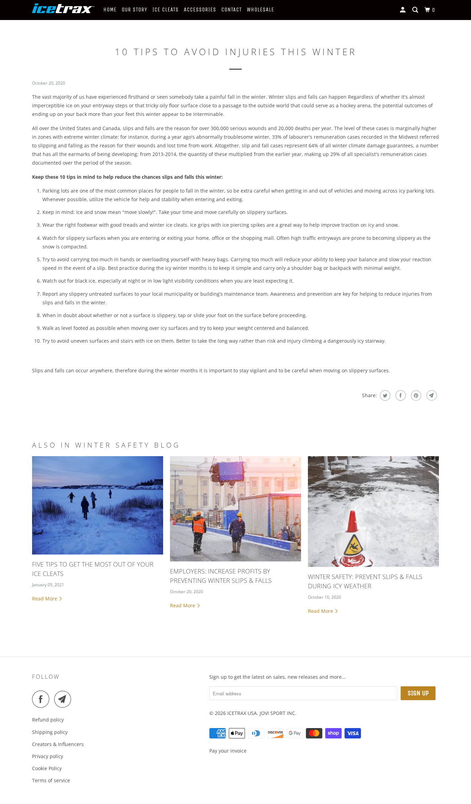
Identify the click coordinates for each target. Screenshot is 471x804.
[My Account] (403, 10)
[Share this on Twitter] (384, 395)
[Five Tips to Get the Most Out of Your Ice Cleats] (97, 505)
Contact (231, 9)
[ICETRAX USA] (63, 10)
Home (110, 9)
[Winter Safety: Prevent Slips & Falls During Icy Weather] (373, 511)
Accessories (200, 9)
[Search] (416, 10)
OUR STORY (134, 9)
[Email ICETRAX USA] (64, 699)
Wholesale (260, 9)
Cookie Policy (47, 768)
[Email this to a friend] (431, 395)
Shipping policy (50, 732)
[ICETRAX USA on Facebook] (42, 699)
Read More (45, 598)
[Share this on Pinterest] (415, 395)
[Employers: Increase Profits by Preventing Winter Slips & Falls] (235, 508)
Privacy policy (47, 756)
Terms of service (51, 780)
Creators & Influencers (58, 744)
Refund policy (48, 719)
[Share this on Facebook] (400, 395)
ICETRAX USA (242, 713)
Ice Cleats (165, 9)
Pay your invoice (228, 750)
